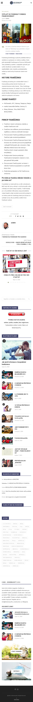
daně (27, 526)
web (4, 563)
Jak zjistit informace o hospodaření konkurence (14, 363)
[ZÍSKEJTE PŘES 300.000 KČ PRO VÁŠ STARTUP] (16, 263)
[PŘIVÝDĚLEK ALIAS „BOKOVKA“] (7, 463)
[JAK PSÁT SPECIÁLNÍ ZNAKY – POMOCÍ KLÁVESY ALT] (7, 451)
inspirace (21, 540)
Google (24, 537)
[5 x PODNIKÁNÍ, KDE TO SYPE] (7, 397)
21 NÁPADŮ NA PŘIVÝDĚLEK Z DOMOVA (23, 384)
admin (7, 18)
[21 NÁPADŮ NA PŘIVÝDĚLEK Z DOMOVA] (7, 386)
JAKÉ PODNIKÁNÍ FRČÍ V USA (22, 428)
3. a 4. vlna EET (7, 523)
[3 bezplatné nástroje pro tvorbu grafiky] (7, 419)
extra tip (5, 532)
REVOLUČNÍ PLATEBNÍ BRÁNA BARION (16, 487)
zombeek (15, 566)
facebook (14, 532)
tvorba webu (18, 560)
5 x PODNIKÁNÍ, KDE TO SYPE (21, 395)
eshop (24, 529)
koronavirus (20, 543)
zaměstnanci (6, 566)
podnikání (16, 551)
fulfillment (15, 537)
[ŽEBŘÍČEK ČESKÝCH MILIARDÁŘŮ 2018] (7, 375)
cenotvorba (6, 526)
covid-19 (14, 526)
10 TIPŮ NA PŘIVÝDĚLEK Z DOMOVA (22, 406)
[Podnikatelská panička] (7, 440)
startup (17, 557)
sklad (5, 554)
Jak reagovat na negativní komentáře (16, 497)
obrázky (15, 549)
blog (21, 523)
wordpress (21, 563)
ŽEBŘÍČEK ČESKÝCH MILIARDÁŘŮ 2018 (20, 373)
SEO (23, 551)
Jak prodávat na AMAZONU (11, 479)
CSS (21, 526)
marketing (6, 546)
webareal (12, 563)
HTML (13, 540)
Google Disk (6, 540)
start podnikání (7, 206)
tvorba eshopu (7, 560)
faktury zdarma (18, 535)
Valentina (4, 483)
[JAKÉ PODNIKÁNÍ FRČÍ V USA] (7, 429)
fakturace (23, 532)
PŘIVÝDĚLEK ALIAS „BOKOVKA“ (20, 461)
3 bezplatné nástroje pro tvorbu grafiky (22, 417)
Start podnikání (5, 11)
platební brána (24, 549)
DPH (4, 529)
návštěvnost (6, 549)
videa (26, 560)
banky (15, 523)
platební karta (7, 551)
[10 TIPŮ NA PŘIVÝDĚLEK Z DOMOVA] (7, 408)
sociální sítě (12, 554)
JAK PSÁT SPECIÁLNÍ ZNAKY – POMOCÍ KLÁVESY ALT (22, 451)
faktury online (7, 535)
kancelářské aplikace (8, 543)
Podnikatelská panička (21, 438)
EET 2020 (16, 529)
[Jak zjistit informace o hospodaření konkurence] (16, 350)
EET (10, 529)
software (21, 554)
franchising (6, 537)
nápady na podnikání (17, 546)
